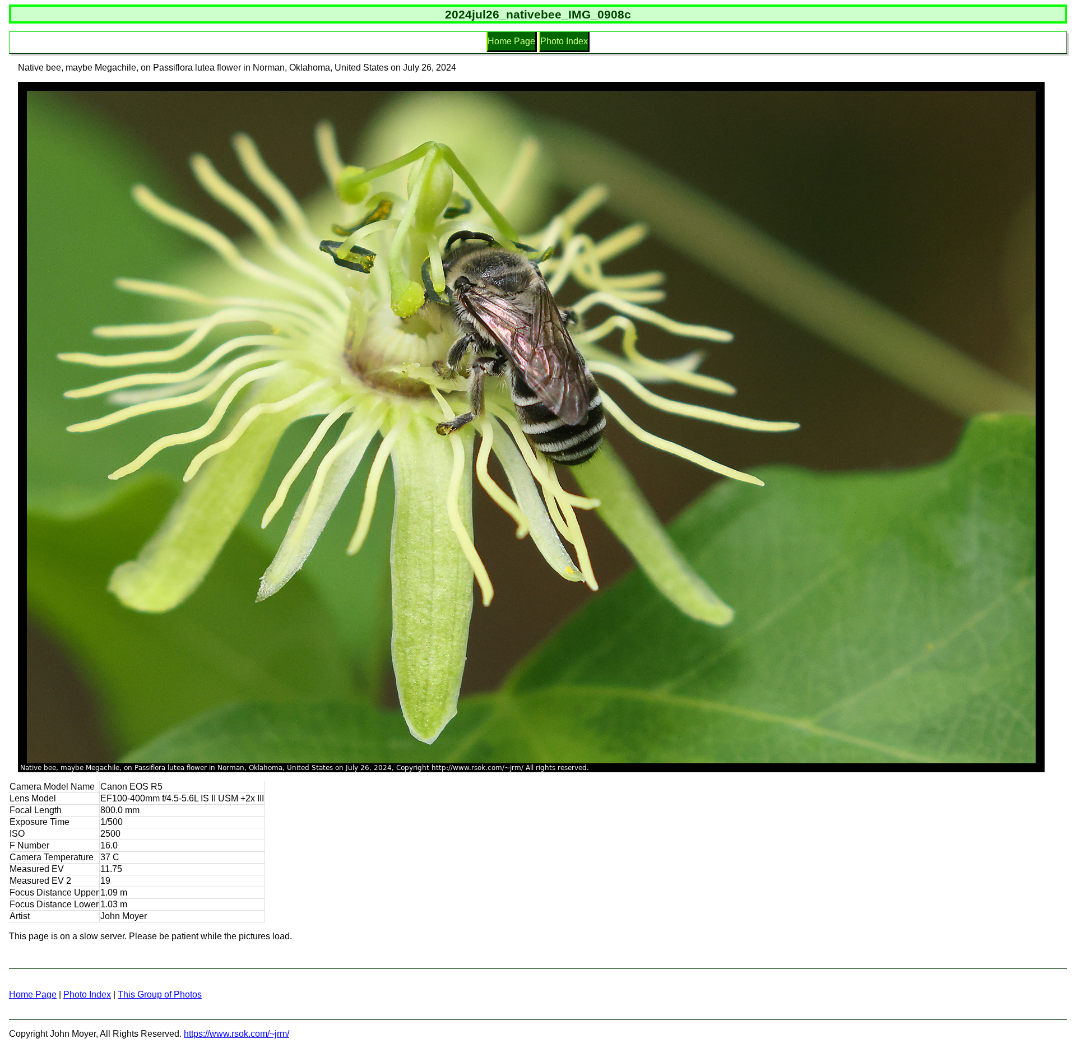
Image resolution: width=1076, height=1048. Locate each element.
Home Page (511, 41)
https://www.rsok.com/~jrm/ (236, 1033)
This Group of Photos (160, 994)
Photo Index (564, 41)
